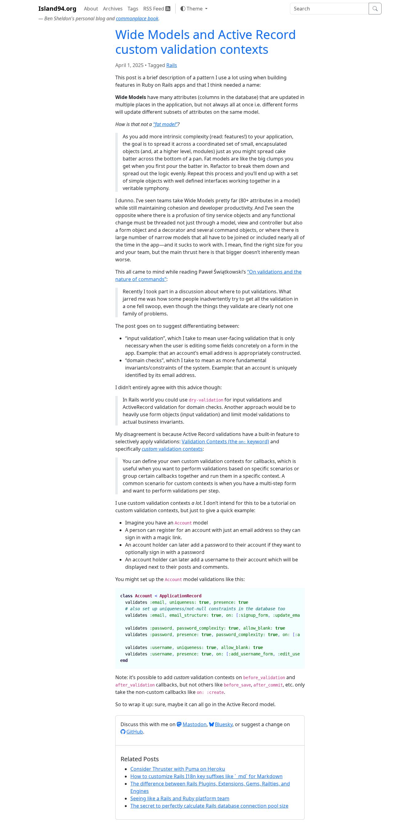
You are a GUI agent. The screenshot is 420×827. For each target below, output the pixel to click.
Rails (171, 65)
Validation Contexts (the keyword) (225, 441)
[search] (329, 8)
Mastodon (195, 724)
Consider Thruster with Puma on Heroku (177, 769)
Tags (133, 8)
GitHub (134, 731)
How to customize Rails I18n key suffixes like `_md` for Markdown (206, 776)
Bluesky (223, 724)
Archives (113, 8)
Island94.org (57, 8)
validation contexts (172, 448)
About (91, 8)
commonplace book (137, 18)
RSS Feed (154, 8)
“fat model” (165, 124)
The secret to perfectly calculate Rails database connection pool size (209, 805)
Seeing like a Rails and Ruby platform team (179, 798)
